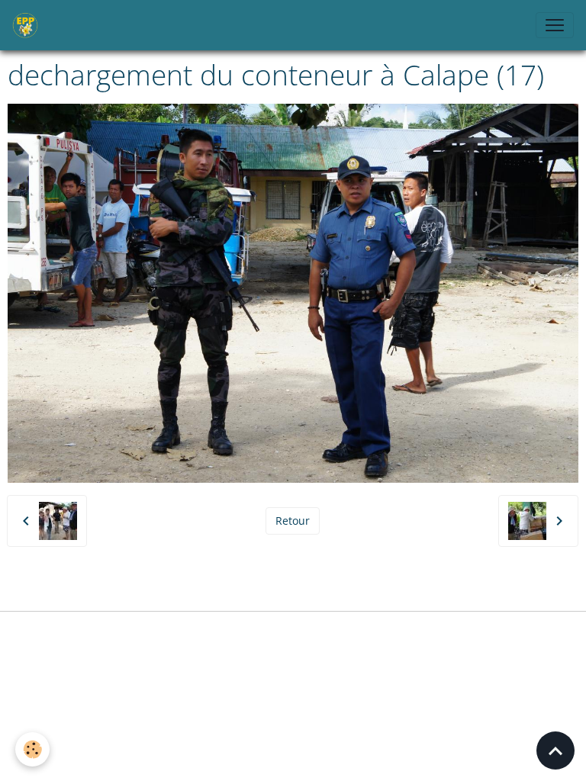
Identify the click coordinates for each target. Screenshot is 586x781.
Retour (292, 520)
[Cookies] (32, 749)
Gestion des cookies (293, 632)
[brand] (28, 25)
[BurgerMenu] (555, 25)
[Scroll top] (555, 750)
